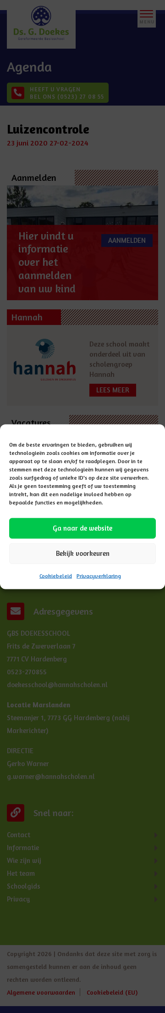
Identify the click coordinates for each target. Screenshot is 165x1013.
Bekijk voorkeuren (83, 553)
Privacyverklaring (99, 575)
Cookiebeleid (55, 575)
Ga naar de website (82, 528)
